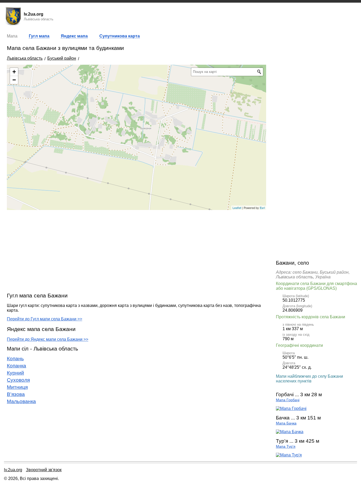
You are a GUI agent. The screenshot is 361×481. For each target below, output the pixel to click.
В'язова (16, 394)
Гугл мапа (39, 36)
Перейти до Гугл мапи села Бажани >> (44, 319)
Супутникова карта (119, 36)
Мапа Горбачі (287, 400)
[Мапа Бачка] (289, 431)
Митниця (17, 387)
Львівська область (25, 58)
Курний (15, 373)
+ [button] (14, 71)
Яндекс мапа (74, 36)
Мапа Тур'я (285, 447)
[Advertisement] (136, 251)
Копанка (16, 365)
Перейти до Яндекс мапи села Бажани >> (47, 339)
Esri (262, 208)
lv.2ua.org (13, 470)
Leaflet (237, 208)
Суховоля (18, 380)
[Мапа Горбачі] (291, 408)
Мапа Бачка (286, 423)
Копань (15, 358)
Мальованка (21, 401)
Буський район (61, 58)
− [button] (14, 80)
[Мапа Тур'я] (289, 455)
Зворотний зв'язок (44, 470)
